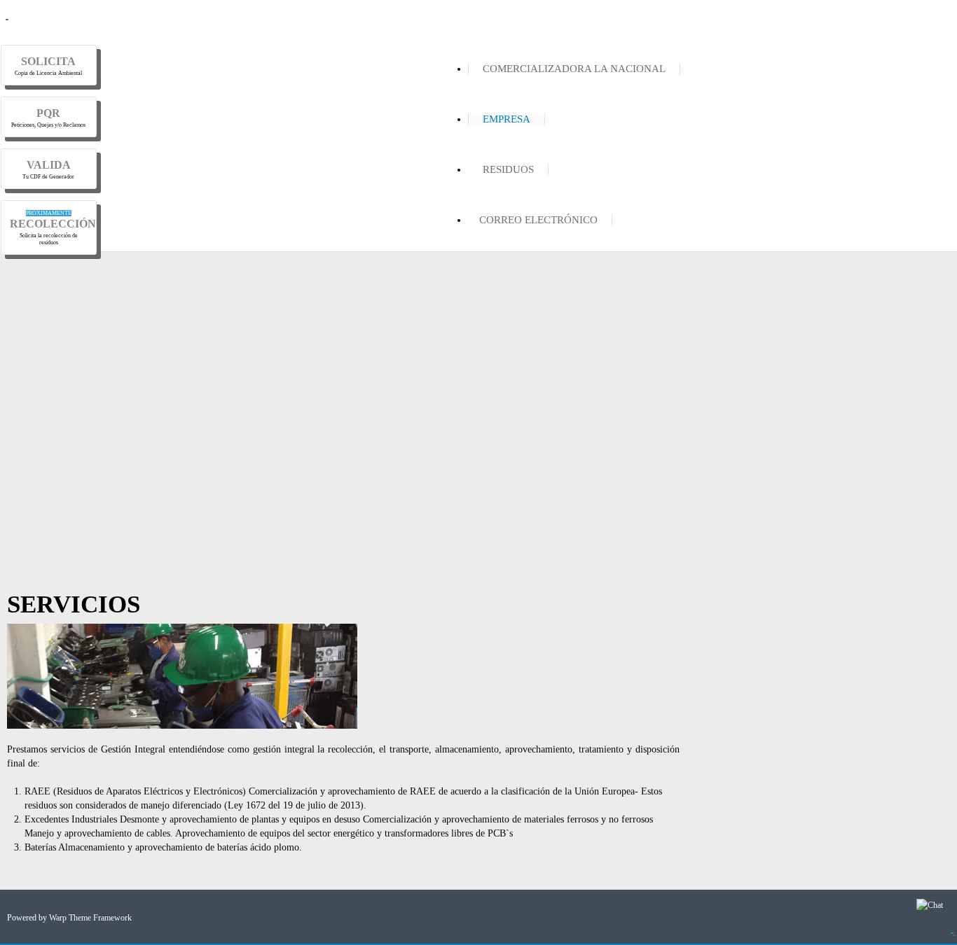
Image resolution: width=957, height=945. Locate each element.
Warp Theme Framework (90, 918)
